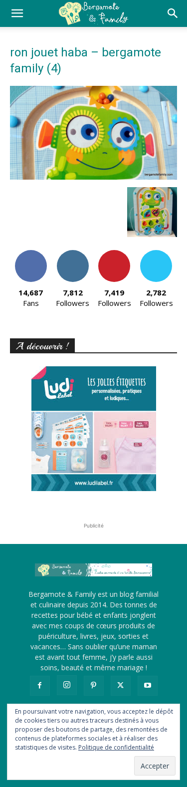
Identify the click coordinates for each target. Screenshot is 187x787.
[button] (17, 13)
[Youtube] (148, 686)
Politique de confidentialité (116, 747)
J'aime (31, 254)
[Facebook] (40, 686)
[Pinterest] (94, 686)
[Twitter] (121, 686)
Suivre (72, 254)
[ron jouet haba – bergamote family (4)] (93, 177)
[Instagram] (67, 685)
